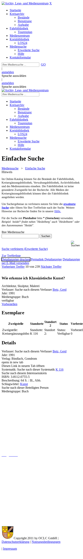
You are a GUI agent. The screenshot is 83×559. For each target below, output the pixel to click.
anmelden (8, 72)
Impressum (10, 548)
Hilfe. (57, 211)
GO (43, 64)
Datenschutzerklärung (15, 541)
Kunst (24, 384)
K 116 (59, 369)
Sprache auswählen (14, 75)
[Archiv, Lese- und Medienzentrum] (25, 3)
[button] (76, 244)
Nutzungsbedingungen (46, 541)
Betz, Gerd (59, 289)
